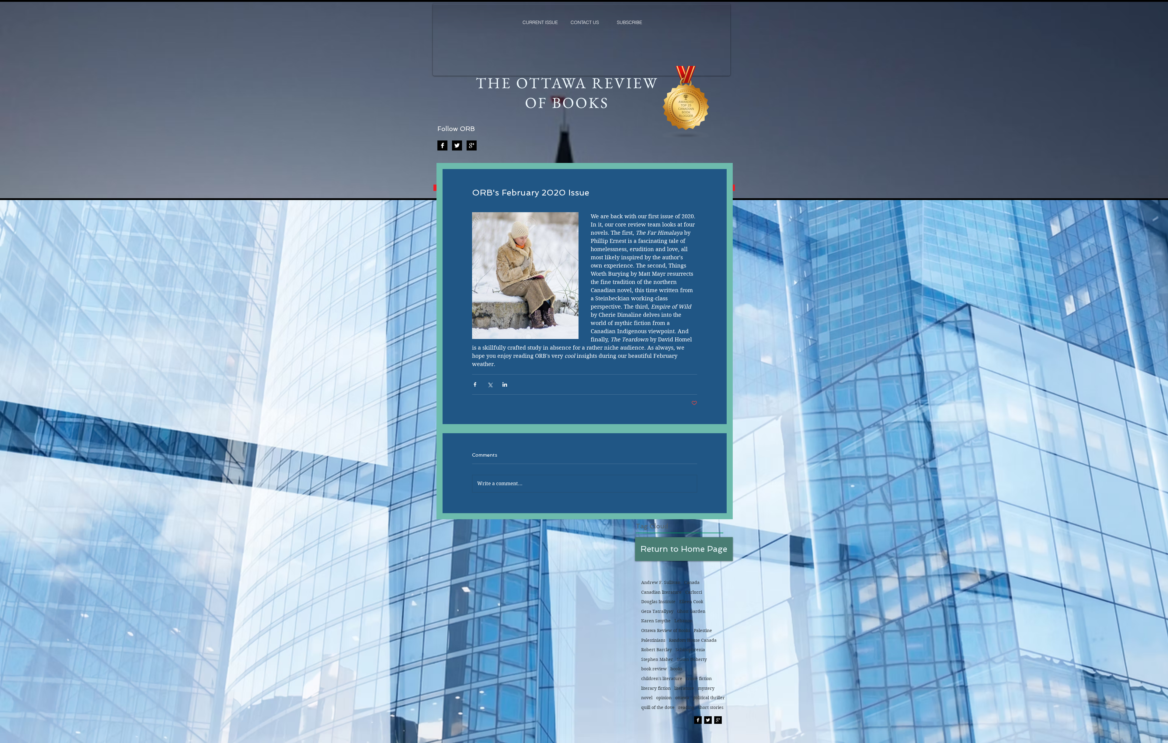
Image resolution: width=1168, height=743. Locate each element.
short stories (710, 707)
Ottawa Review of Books (665, 630)
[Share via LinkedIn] (505, 384)
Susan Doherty (692, 659)
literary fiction (656, 688)
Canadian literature (661, 592)
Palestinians (653, 640)
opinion (664, 697)
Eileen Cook (691, 601)
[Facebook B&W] (442, 145)
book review (654, 669)
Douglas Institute (658, 601)
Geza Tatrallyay (657, 611)
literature (684, 688)
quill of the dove (658, 707)
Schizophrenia (690, 649)
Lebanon (683, 621)
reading (686, 707)
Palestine (703, 630)
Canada (692, 582)
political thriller (709, 697)
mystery (706, 688)
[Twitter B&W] (457, 145)
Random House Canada (693, 640)
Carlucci (693, 592)
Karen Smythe (656, 621)
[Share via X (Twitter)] (490, 384)
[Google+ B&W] (472, 145)
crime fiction (699, 678)
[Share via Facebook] (475, 384)
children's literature (661, 678)
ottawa (682, 697)
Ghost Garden (691, 611)
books (676, 669)
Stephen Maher (657, 659)
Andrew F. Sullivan (660, 582)
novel (646, 697)
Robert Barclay (656, 649)
